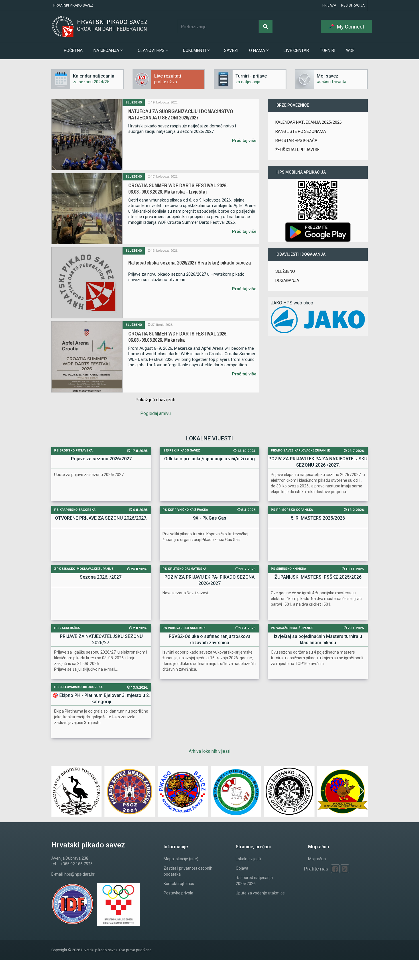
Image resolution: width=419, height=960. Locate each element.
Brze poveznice (292, 105)
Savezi (231, 50)
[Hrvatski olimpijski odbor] (120, 904)
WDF (350, 50)
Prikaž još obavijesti (155, 399)
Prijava (329, 5)
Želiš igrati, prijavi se (297, 149)
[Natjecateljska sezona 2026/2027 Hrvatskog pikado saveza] (87, 282)
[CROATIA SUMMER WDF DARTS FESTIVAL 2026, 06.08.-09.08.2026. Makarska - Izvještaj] (87, 208)
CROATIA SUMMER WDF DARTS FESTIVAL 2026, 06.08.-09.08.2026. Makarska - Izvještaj (177, 188)
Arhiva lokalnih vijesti (209, 751)
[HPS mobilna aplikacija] (318, 231)
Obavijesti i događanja (301, 254)
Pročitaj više (244, 140)
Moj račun (317, 859)
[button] (361, 791)
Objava (242, 868)
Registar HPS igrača (296, 140)
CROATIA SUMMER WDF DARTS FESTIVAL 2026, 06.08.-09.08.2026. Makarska (177, 337)
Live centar (296, 50)
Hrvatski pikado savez (73, 5)
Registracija (353, 5)
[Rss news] (345, 869)
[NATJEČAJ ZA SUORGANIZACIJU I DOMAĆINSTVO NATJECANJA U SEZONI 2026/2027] (87, 134)
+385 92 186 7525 (76, 864)
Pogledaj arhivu (155, 413)
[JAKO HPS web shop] (318, 319)
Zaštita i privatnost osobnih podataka (188, 871)
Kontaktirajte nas (179, 883)
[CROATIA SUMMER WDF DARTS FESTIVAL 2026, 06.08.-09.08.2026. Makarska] (87, 356)
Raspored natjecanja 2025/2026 (254, 880)
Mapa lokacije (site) (181, 859)
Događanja (287, 280)
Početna (73, 50)
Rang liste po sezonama (300, 131)
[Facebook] (335, 869)
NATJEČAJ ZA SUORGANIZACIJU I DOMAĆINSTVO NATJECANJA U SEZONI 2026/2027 (180, 114)
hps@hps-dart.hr (79, 874)
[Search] (265, 26)
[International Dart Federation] (74, 904)
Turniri (327, 50)
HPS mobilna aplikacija (301, 172)
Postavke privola (178, 893)
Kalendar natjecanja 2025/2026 (308, 122)
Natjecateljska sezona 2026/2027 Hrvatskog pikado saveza (189, 263)
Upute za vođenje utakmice (260, 893)
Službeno (133, 102)
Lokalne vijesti (248, 859)
